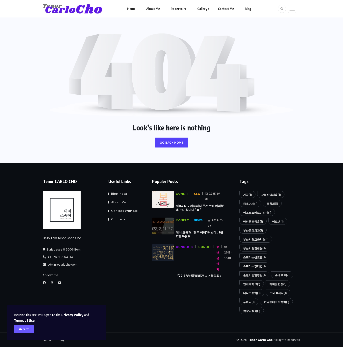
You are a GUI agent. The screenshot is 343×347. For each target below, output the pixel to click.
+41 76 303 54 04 (60, 257)
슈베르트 (282, 275)
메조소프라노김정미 (257, 212)
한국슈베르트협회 (276, 302)
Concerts (118, 219)
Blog (248, 9)
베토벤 (277, 221)
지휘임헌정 (277, 284)
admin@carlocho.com (62, 265)
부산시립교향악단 (255, 239)
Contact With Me (124, 211)
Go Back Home (171, 143)
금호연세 (250, 203)
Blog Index (119, 194)
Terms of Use (24, 320)
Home (131, 9)
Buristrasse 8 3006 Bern (63, 250)
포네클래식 (278, 293)
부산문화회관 (253, 230)
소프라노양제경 (254, 266)
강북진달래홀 (271, 194)
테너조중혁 (251, 293)
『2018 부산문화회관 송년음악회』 (199, 275)
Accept (24, 329)
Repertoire (179, 9)
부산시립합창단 (254, 248)
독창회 (272, 203)
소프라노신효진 (254, 257)
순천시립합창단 (254, 275)
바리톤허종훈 (253, 221)
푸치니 (248, 302)
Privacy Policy (72, 314)
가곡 (247, 194)
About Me (153, 9)
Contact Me (226, 9)
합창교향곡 (251, 310)
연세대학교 (251, 284)
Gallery (202, 9)
